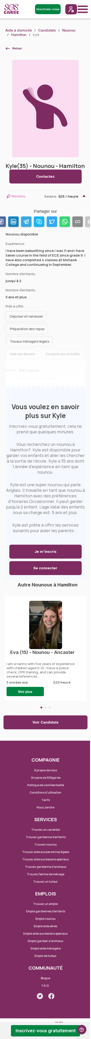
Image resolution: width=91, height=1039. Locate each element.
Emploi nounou (45, 919)
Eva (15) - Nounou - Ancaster (42, 652)
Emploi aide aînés (45, 926)
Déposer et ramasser (26, 316)
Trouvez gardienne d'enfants (46, 837)
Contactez (45, 176)
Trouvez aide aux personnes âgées (45, 852)
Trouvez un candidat (45, 830)
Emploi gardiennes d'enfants (45, 911)
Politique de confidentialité (45, 785)
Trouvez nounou (45, 844)
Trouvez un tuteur (45, 882)
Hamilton (18, 34)
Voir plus (25, 692)
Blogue (45, 978)
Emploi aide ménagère (46, 948)
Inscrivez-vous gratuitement (46, 1030)
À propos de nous (45, 770)
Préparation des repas (27, 329)
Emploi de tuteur (46, 956)
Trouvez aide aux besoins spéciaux (45, 859)
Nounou (68, 30)
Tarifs (46, 800)
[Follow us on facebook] (51, 996)
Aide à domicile (18, 30)
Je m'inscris (45, 551)
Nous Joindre (45, 807)
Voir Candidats (45, 722)
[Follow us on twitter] (40, 996)
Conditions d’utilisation (45, 793)
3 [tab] (50, 707)
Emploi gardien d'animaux (45, 941)
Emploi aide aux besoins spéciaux (45, 934)
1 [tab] (41, 707)
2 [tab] (45, 707)
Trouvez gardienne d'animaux (45, 867)
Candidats (47, 30)
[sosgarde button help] (81, 1029)
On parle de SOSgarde (45, 778)
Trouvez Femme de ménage (45, 874)
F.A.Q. (45, 986)
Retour (17, 48)
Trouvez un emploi (45, 904)
